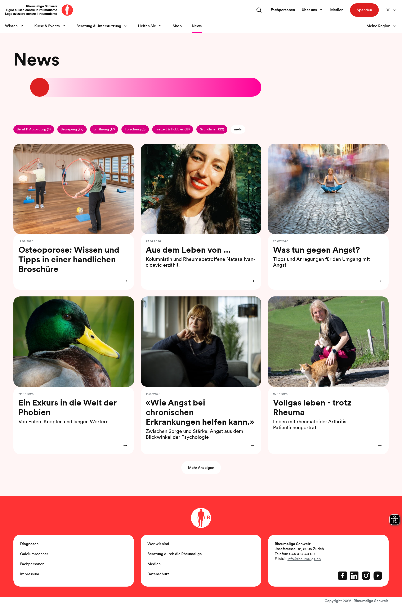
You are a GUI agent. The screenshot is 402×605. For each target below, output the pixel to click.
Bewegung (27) (72, 129)
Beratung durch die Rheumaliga (174, 554)
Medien (336, 10)
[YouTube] (378, 576)
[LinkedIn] (354, 576)
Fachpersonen (283, 10)
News (197, 26)
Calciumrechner (34, 554)
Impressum (29, 574)
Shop (177, 26)
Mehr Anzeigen (201, 467)
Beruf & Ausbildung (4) (34, 129)
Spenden (364, 10)
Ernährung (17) (104, 129)
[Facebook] (342, 576)
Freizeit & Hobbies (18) (173, 129)
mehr (238, 129)
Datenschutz (158, 574)
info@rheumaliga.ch (304, 559)
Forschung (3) (135, 129)
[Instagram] (366, 576)
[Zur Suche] (259, 10)
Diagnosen (29, 544)
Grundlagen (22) (212, 129)
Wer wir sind (158, 544)
